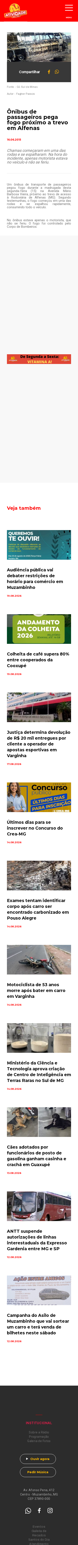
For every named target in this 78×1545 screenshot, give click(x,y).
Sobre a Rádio (39, 1432)
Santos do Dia (39, 1539)
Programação (39, 1436)
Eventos (39, 1526)
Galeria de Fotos (39, 1441)
